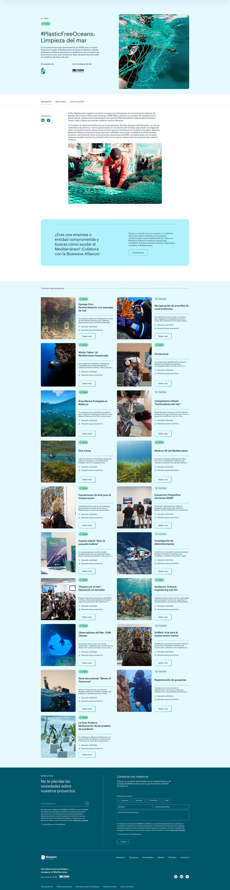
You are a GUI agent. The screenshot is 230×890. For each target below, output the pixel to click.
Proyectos (133, 857)
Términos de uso (47, 887)
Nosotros (120, 857)
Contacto (185, 857)
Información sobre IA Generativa (87, 887)
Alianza (161, 857)
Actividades (148, 857)
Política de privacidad (64, 887)
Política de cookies (109, 887)
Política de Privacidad (80, 820)
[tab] (46, 101)
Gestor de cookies (126, 887)
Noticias (172, 857)
